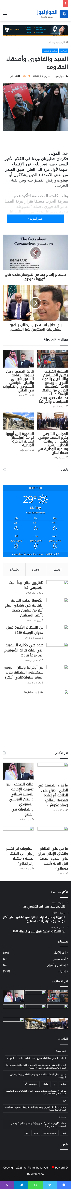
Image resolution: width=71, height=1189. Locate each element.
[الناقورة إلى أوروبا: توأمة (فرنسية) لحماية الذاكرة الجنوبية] (18, 421)
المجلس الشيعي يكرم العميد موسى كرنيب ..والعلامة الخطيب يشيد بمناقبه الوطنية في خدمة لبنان (52, 443)
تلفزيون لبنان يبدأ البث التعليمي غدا (26, 585)
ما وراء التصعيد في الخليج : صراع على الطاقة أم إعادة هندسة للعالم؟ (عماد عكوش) (53, 795)
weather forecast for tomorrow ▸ (35, 554)
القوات (10, 1058)
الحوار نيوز (60, 76)
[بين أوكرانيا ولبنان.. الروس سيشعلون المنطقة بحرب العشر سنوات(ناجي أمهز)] (57, 672)
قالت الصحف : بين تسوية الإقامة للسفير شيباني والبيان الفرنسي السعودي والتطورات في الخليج (18, 381)
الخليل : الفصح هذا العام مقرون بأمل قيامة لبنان (42, 1058)
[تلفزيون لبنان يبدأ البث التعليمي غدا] (57, 587)
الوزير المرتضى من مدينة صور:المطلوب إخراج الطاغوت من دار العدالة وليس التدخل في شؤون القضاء (35, 1066)
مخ (64, 1100)
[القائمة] (5, 15)
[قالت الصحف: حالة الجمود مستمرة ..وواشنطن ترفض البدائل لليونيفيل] (13, 1023)
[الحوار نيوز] (52, 14)
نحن (64, 1132)
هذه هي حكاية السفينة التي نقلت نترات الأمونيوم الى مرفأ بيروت (23, 650)
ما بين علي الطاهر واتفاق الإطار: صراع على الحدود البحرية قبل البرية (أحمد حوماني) (53, 858)
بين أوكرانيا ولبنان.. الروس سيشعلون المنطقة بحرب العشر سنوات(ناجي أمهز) (23, 672)
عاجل (45, 1083)
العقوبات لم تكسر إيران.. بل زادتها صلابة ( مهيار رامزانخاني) (20, 856)
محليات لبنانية (50, 50)
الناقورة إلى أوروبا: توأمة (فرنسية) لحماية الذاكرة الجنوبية (19, 439)
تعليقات (14, 569)
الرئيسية (61, 42)
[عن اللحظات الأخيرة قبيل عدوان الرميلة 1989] (57, 632)
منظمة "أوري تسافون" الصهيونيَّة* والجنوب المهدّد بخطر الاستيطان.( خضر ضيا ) (38, 1125)
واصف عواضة (49, 1132)
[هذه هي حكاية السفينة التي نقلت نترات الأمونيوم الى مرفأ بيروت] (57, 650)
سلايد (63, 1083)
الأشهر (57, 569)
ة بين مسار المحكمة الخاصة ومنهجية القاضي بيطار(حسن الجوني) (38, 1076)
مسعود (62, 1116)
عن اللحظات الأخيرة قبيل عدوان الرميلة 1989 (24, 630)
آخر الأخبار (60, 952)
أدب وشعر (60, 958)
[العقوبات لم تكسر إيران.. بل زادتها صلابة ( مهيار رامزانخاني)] (18, 835)
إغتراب (62, 971)
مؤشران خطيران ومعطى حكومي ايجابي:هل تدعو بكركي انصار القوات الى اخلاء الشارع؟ (36, 1092)
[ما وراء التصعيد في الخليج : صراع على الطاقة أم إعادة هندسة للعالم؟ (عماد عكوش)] (52, 772)
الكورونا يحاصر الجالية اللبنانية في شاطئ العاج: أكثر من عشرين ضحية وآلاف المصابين (23, 608)
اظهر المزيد (36, 218)
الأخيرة (36, 569)
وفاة (36, 1132)
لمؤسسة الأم (31, 1083)
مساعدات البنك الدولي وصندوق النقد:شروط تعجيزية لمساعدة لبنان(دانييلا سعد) (35, 1108)
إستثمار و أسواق (56, 965)
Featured (61, 1051)
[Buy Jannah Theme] (35, 30)
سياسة (50, 42)
